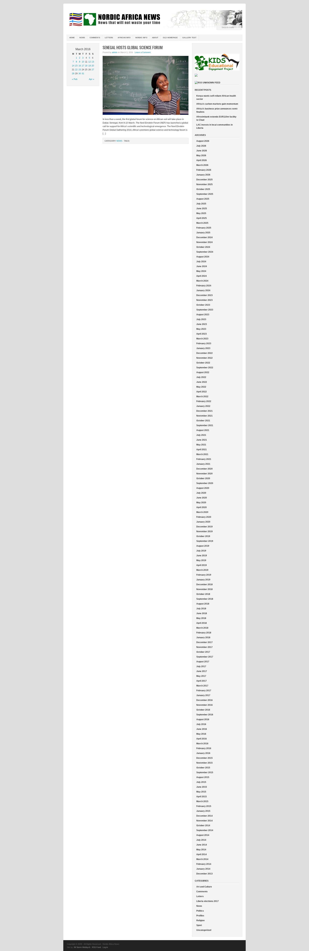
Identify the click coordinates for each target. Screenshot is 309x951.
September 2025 (204, 194)
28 (73, 73)
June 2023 (201, 324)
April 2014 (201, 854)
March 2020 (202, 512)
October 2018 (203, 594)
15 (76, 65)
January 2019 (203, 579)
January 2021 (203, 464)
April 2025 (201, 218)
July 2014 (201, 840)
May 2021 (201, 444)
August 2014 (202, 835)
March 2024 (202, 281)
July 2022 (201, 377)
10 (83, 62)
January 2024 (203, 290)
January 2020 (203, 522)
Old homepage (170, 38)
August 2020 (202, 488)
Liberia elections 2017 (207, 901)
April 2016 (201, 738)
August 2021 (202, 430)
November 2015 (204, 763)
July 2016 (201, 724)
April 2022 (201, 391)
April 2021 (201, 449)
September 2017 (204, 657)
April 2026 (201, 160)
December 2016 (204, 700)
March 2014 (202, 859)
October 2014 (203, 825)
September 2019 (204, 541)
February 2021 (203, 459)
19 (89, 65)
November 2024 (204, 242)
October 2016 (203, 710)
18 (86, 65)
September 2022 (204, 367)
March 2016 (202, 743)
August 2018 (202, 604)
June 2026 (201, 150)
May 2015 (201, 792)
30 (80, 73)
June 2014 (201, 845)
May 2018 (201, 618)
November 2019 (204, 531)
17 (83, 65)
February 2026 (203, 170)
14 (73, 65)
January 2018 (203, 637)
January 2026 (203, 175)
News (82, 38)
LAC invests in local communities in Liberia (214, 126)
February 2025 (203, 228)
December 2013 (204, 873)
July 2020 (201, 493)
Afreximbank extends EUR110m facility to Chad (216, 118)
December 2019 (204, 526)
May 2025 (201, 213)
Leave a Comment (143, 52)
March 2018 (202, 628)
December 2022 (204, 353)
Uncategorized (203, 930)
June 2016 (201, 729)
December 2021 (204, 411)
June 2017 (201, 671)
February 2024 (203, 285)
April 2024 (201, 276)
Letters (109, 38)
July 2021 (201, 435)
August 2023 (202, 314)
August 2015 (202, 777)
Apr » (91, 79)
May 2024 (201, 271)
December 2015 (204, 758)
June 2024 (201, 266)
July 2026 (201, 146)
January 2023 (203, 348)
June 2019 (201, 555)
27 (93, 69)
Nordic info (141, 38)
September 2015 (204, 772)
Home (72, 38)
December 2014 (204, 816)
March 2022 (202, 396)
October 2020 (203, 478)
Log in (105, 947)
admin (114, 52)
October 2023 (203, 305)
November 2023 (204, 300)
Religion (200, 920)
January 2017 (203, 695)
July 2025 (201, 203)
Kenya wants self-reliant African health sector (216, 97)
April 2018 (201, 623)
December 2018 (204, 584)
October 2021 (203, 420)
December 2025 (204, 179)
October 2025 (203, 189)
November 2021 (204, 416)
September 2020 (204, 483)
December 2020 (204, 469)
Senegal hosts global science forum (133, 47)
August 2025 (202, 199)
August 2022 (202, 372)
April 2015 (201, 796)
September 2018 (204, 599)
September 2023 (204, 309)
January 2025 (203, 232)
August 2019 (202, 546)
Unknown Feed (211, 82)
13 (93, 62)
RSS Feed (96, 947)
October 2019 (203, 536)
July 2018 (201, 608)
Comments (95, 38)
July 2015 (201, 782)
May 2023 (201, 329)
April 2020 (201, 507)
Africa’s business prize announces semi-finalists (217, 110)
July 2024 (201, 261)
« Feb (74, 79)
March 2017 (202, 685)
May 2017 (201, 676)
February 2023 (203, 343)
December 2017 (204, 642)
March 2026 (202, 165)
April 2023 (201, 334)
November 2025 (204, 184)
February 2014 (203, 864)
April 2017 (201, 681)
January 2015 (203, 811)
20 (93, 65)
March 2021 (202, 454)
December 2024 (204, 237)
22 (76, 69)
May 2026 (201, 155)
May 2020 (201, 502)
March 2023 (202, 338)
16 (80, 65)
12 (89, 62)
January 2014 (203, 869)
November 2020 (204, 473)
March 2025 (202, 223)
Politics (200, 911)
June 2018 (201, 613)
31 (83, 73)
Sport (199, 925)
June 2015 (201, 787)
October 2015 (203, 767)
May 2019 (201, 560)
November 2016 (204, 705)
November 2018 (204, 589)
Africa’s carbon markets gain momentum (217, 104)
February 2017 (203, 690)
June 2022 (201, 382)
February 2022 (203, 401)
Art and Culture (204, 886)
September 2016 (204, 714)
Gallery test (189, 38)
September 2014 (204, 830)
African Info (124, 38)
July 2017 (201, 666)
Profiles (200, 915)
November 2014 (204, 820)
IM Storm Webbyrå (82, 947)
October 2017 (203, 652)
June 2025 (201, 208)
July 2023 (201, 319)
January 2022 (203, 406)
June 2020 (201, 497)
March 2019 (202, 570)
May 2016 (201, 734)
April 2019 (201, 565)
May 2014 (201, 849)
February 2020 (203, 517)
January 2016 (203, 753)
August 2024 (202, 256)
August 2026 (202, 141)
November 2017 (204, 647)
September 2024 (204, 252)
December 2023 (204, 295)
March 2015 (202, 801)
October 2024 (203, 247)
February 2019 (203, 575)
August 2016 (202, 719)
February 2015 (203, 806)
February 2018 (203, 632)
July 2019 (201, 550)
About (155, 38)
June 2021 (201, 440)
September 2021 (204, 425)
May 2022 (201, 387)
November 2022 (204, 358)
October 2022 (203, 363)
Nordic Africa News (154, 19)
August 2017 (202, 661)
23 (80, 69)
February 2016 (203, 748)
